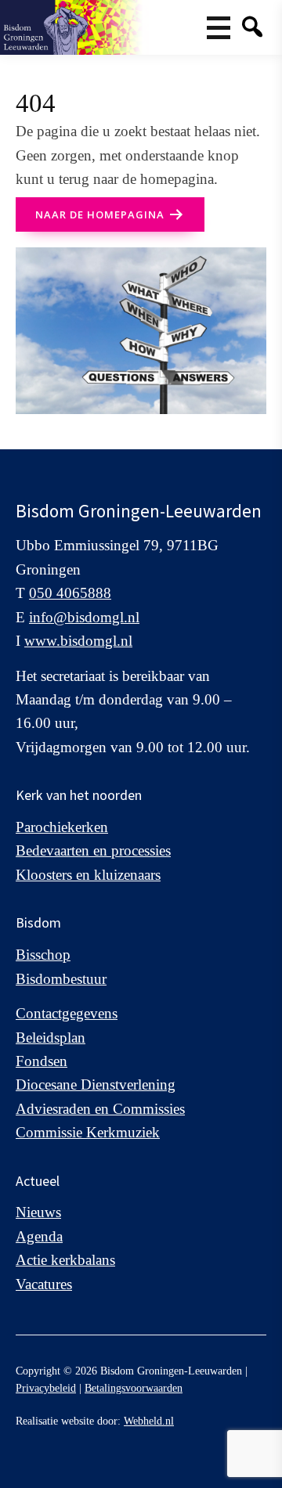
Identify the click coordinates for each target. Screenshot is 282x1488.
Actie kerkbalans (65, 1260)
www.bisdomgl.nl (78, 640)
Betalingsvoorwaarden (134, 1388)
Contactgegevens (67, 1013)
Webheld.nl (149, 1421)
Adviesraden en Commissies (100, 1109)
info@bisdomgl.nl (84, 617)
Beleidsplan (50, 1037)
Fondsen (41, 1061)
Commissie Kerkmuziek (88, 1132)
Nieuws (38, 1212)
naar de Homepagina (99, 214)
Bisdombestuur (61, 979)
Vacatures (44, 1284)
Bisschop (43, 954)
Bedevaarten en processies (93, 850)
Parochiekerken (62, 827)
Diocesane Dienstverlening (95, 1084)
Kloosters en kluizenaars (88, 874)
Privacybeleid (46, 1388)
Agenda (39, 1236)
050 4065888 (70, 593)
